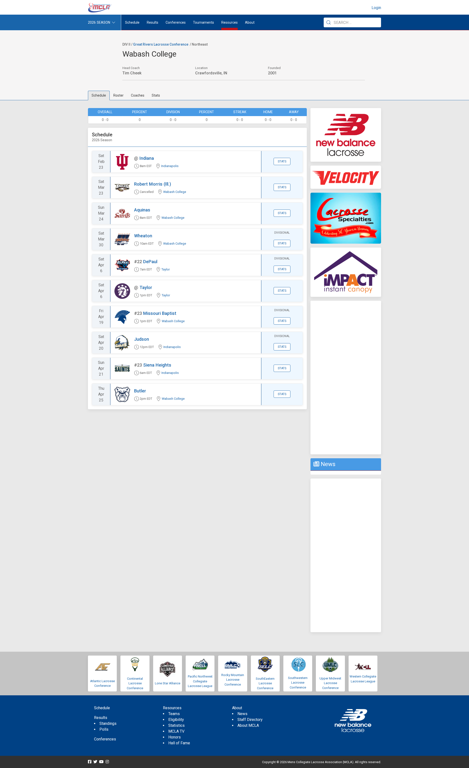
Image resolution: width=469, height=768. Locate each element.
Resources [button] (229, 22)
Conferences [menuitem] (105, 739)
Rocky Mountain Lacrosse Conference (232, 679)
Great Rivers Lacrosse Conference (160, 44)
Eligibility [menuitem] (176, 719)
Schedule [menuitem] (132, 22)
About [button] (250, 22)
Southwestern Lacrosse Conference (298, 682)
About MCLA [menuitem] (248, 725)
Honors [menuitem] (174, 737)
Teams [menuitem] (174, 713)
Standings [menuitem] (108, 723)
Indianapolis (170, 166)
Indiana (146, 158)
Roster (118, 95)
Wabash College (174, 192)
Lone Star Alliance (167, 683)
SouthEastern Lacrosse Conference (265, 683)
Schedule (99, 95)
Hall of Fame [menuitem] (179, 743)
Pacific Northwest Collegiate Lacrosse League (200, 681)
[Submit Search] (328, 22)
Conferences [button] (176, 22)
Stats (156, 95)
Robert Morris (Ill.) (152, 184)
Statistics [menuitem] (176, 725)
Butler (140, 390)
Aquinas (142, 209)
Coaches (137, 95)
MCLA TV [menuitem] (176, 731)
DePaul (150, 261)
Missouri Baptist (159, 313)
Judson (141, 339)
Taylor (165, 269)
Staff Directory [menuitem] (250, 719)
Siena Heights (157, 365)
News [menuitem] (242, 713)
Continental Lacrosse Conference (135, 683)
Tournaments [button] (203, 22)
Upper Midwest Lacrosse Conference (330, 683)
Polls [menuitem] (103, 729)
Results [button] (152, 22)
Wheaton (143, 235)
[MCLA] (100, 7)
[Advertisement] (345, 377)
